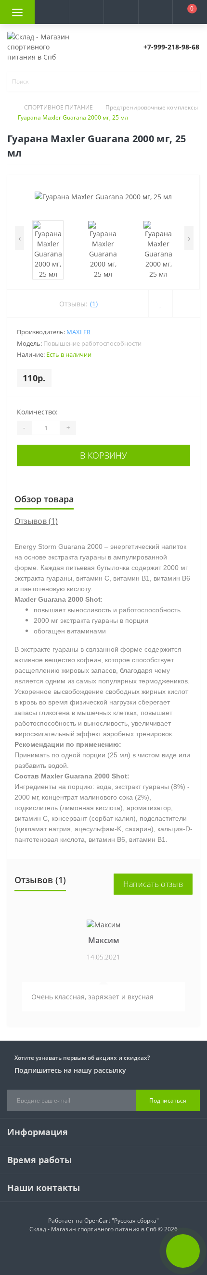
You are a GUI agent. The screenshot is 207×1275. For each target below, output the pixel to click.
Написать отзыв (153, 884)
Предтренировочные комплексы (151, 107)
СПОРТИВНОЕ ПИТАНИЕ (58, 107)
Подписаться (167, 1100)
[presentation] (19, 238)
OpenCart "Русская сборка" (121, 1220)
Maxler (78, 332)
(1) (94, 303)
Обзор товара (44, 499)
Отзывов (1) (36, 521)
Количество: (37, 411)
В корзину (103, 455)
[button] (86, 12)
